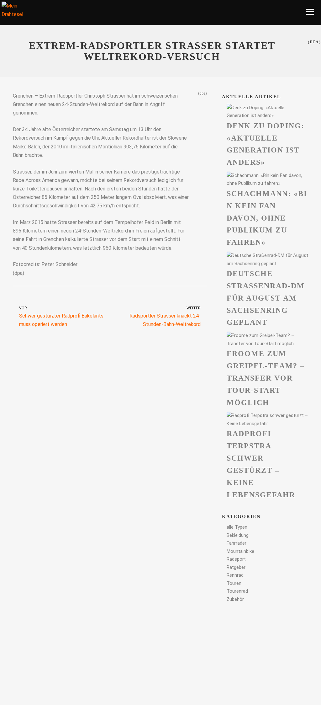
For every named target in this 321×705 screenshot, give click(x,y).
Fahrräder (236, 543)
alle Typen (237, 527)
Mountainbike (240, 551)
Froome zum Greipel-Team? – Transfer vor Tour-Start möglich (265, 378)
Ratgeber (236, 567)
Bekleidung (238, 535)
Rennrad (235, 575)
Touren (234, 583)
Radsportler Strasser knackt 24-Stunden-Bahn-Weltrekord (165, 316)
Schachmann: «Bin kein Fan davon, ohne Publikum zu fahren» (267, 218)
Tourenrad (237, 591)
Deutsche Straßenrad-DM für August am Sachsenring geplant (266, 298)
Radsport (236, 559)
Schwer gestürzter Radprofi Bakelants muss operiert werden (61, 316)
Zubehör (235, 599)
